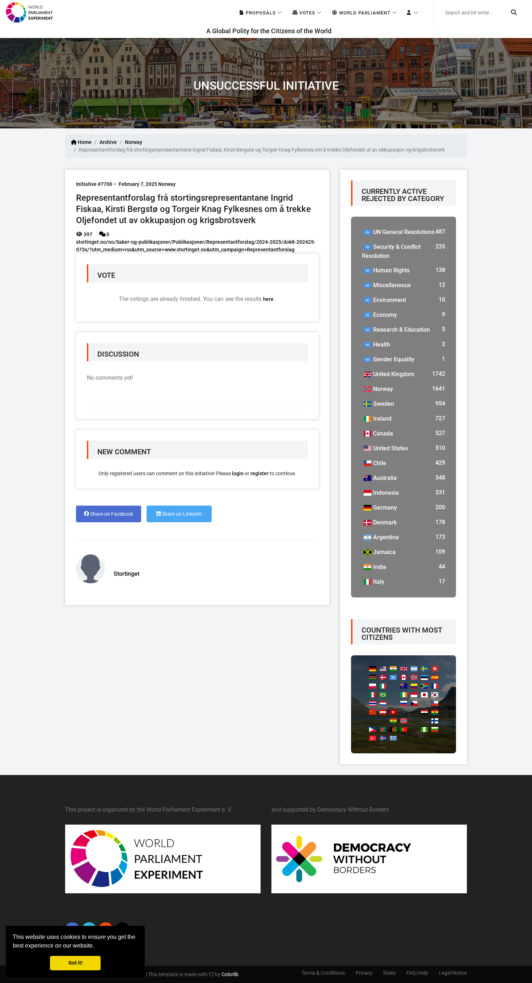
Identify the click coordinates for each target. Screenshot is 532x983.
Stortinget (126, 573)
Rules (389, 973)
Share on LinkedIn (181, 514)
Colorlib (229, 974)
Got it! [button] (75, 963)
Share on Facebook (111, 514)
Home (84, 142)
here (269, 299)
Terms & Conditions (323, 973)
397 (87, 234)
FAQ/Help (417, 973)
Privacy (364, 973)
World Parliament (364, 13)
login (238, 473)
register (259, 473)
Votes (306, 13)
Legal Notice (453, 973)
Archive (108, 142)
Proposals (260, 13)
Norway (133, 142)
